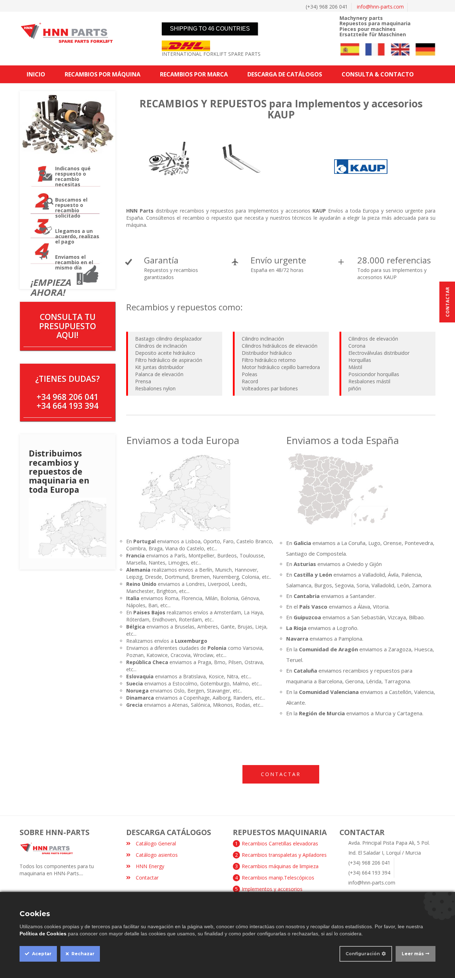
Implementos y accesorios (272, 889)
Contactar (281, 774)
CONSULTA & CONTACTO (378, 74)
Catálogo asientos (157, 854)
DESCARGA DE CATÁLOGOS (284, 74)
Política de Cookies (43, 933)
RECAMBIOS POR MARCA (194, 74)
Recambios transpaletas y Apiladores (284, 854)
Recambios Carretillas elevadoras (280, 843)
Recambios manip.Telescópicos (278, 877)
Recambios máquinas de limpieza (280, 866)
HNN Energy (150, 866)
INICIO (36, 74)
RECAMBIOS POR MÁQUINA (102, 74)
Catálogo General (156, 843)
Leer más (413, 953)
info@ (380, 6)
